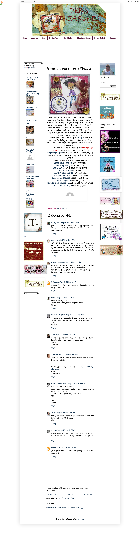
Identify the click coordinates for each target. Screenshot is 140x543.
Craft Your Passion (63, 163)
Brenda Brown (57, 262)
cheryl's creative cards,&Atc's (32, 78)
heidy (53, 297)
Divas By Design (63, 165)
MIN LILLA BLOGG (30, 151)
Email (44, 38)
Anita (53, 430)
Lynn (53, 335)
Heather (54, 354)
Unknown (55, 282)
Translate (32, 68)
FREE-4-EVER (31, 107)
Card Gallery (68, 38)
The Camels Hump (30, 195)
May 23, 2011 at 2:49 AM (66, 448)
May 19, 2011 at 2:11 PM (65, 297)
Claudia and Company (57, 183)
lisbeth (54, 448)
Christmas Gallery (84, 38)
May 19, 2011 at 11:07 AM (73, 262)
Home (24, 38)
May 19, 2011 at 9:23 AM (69, 222)
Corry (79, 138)
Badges (113, 38)
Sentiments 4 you (55, 153)
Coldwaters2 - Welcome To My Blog (32, 93)
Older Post (88, 494)
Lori (27, 137)
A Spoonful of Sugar (62, 185)
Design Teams (54, 38)
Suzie (28, 191)
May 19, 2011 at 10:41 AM (65, 240)
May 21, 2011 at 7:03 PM (65, 430)
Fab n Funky (58, 168)
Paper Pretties (66, 170)
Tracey (29, 199)
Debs (53, 412)
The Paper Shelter (60, 175)
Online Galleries (100, 38)
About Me (34, 38)
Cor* (53, 240)
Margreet (55, 222)
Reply (53, 233)
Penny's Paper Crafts (63, 173)
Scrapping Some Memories (32, 178)
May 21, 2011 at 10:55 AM (65, 412)
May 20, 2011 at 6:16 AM (65, 335)
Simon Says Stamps (61, 178)
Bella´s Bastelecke (59, 383)
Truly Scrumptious (63, 180)
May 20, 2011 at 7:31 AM (68, 354)
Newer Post (51, 494)
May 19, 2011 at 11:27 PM (74, 315)
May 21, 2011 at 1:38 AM (77, 383)
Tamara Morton (58, 315)
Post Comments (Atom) (66, 498)
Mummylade (31, 164)
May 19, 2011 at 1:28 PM (68, 282)
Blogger (81, 519)
